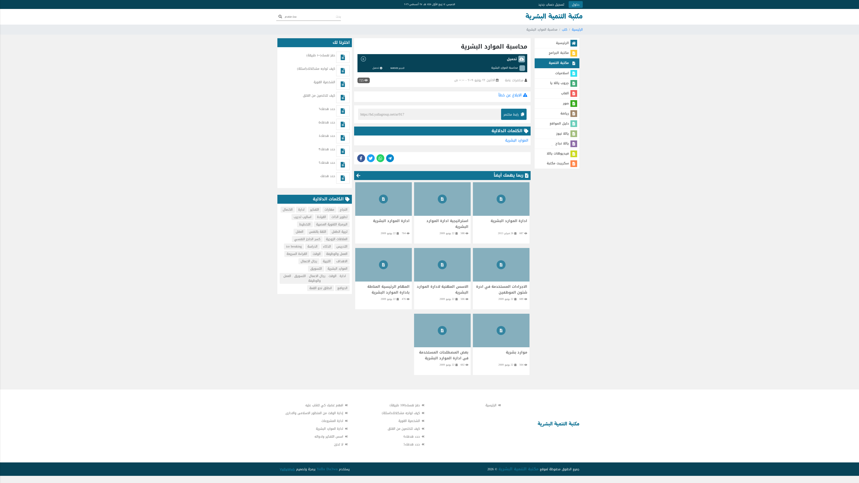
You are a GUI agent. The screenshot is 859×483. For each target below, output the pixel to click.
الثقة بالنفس (317, 232)
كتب (564, 29)
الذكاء (327, 247)
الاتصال (288, 210)
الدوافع (342, 288)
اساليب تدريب (302, 217)
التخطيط (304, 224)
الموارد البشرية (516, 140)
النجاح (343, 210)
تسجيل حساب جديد (551, 5)
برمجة (311, 469)
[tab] (442, 59)
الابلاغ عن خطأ (510, 95)
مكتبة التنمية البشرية (518, 468)
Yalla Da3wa (327, 468)
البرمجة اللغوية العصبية (331, 224)
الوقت (317, 254)
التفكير (314, 210)
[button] (442, 59)
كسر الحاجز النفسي (307, 239)
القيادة (321, 217)
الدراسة (312, 247)
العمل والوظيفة (336, 254)
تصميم (300, 469)
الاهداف (341, 261)
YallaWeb (287, 469)
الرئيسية (577, 29)
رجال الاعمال (309, 261)
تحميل (375, 68)
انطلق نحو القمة (320, 288)
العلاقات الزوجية (336, 239)
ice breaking (294, 247)
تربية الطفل (339, 232)
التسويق (316, 269)
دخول (575, 5)
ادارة (301, 210)
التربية (327, 261)
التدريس (341, 247)
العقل (299, 232)
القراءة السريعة (297, 254)
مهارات (329, 210)
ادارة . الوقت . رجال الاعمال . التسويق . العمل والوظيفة (314, 278)
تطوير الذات (339, 217)
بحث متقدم (291, 16)
